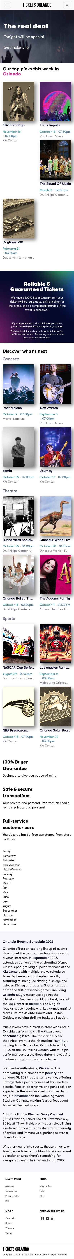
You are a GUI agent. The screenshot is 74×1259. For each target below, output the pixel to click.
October (8, 915)
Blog (42, 1196)
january (51, 1073)
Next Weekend (12, 869)
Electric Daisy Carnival (45, 1114)
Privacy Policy (12, 1196)
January (8, 874)
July (5, 901)
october (35, 1004)
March (6, 883)
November (9, 919)
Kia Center (11, 971)
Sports (8, 1223)
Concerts (10, 1218)
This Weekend (12, 865)
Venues (9, 1233)
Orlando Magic (14, 994)
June (6, 897)
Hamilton (60, 1041)
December (9, 924)
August (7, 906)
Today (7, 851)
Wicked (44, 1068)
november (22, 1096)
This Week (9, 860)
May (5, 892)
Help (42, 1191)
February (8, 878)
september (41, 958)
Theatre (9, 1228)
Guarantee (46, 1186)
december (10, 1036)
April (5, 887)
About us (10, 1186)
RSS (7, 1201)
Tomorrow (9, 856)
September (10, 910)
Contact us (11, 1191)
